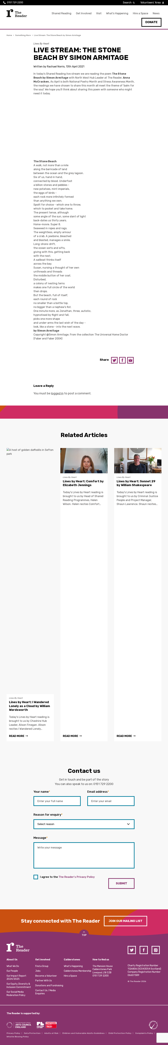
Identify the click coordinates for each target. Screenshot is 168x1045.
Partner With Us (43, 980)
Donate (151, 22)
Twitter (114, 360)
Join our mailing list (125, 921)
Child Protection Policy (119, 1033)
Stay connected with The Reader (60, 921)
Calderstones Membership (77, 971)
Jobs (38, 971)
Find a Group (41, 966)
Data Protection (32, 1033)
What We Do (13, 966)
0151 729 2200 (15, 2)
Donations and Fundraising (49, 985)
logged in (57, 393)
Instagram (156, 950)
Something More (23, 35)
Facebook (122, 360)
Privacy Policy (13, 1033)
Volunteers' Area (150, 2)
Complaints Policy (144, 1033)
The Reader (17, 13)
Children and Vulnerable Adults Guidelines (83, 1033)
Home (9, 35)
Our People (12, 971)
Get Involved (84, 13)
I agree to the (67, 876)
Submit (121, 883)
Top (84, 935)
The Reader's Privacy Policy (77, 876)
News (156, 13)
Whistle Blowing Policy (18, 1036)
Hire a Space (140, 13)
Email (130, 360)
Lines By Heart (41, 43)
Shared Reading (61, 13)
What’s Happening (117, 13)
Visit (99, 13)
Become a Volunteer (46, 975)
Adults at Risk (51, 1033)
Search (127, 2)
